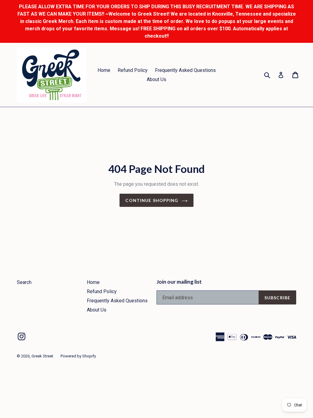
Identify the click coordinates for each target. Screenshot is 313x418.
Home (104, 70)
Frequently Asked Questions (185, 70)
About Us (156, 79)
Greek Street (42, 356)
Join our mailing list (179, 282)
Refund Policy (133, 70)
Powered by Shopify (78, 356)
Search (24, 282)
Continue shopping (151, 200)
